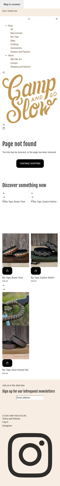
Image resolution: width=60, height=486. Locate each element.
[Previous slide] (3, 194)
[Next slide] (3, 198)
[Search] (3, 73)
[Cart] (3, 128)
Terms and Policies (11, 418)
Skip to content (11, 4)
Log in (5, 422)
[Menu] (30, 18)
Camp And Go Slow (17, 416)
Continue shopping (30, 163)
